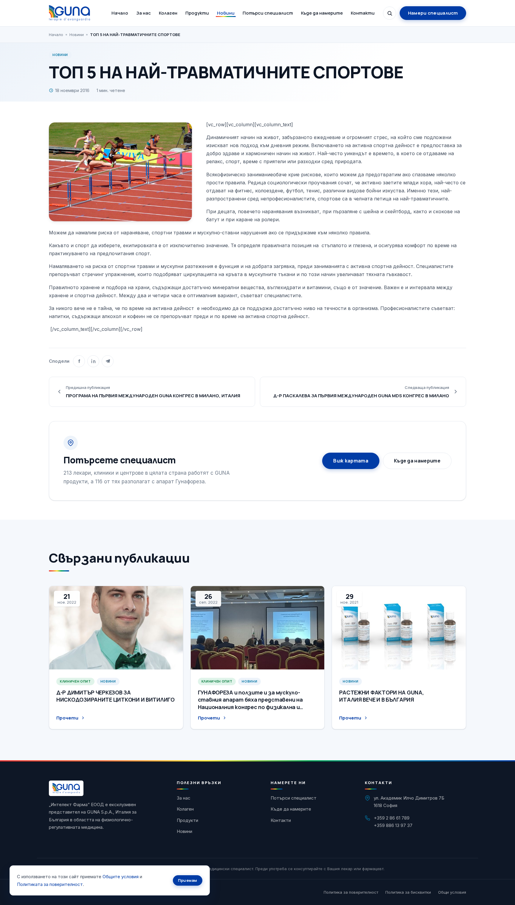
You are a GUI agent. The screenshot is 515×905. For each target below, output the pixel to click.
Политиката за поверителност (50, 884)
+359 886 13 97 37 (393, 825)
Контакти (363, 13)
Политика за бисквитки (408, 892)
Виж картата (350, 460)
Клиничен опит (75, 681)
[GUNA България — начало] (69, 13)
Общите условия (121, 876)
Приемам (187, 880)
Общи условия (452, 892)
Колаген (168, 13)
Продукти (197, 13)
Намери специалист (433, 13)
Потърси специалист (268, 13)
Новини (226, 13)
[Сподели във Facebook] (79, 361)
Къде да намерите (322, 13)
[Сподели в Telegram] (108, 361)
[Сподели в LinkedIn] (93, 361)
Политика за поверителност (351, 892)
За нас (143, 13)
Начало (119, 13)
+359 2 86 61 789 (391, 818)
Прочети (67, 718)
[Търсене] (389, 13)
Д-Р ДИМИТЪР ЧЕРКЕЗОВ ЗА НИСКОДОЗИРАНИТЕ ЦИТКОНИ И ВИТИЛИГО (115, 696)
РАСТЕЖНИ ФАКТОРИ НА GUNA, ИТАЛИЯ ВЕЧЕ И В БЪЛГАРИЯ (381, 696)
